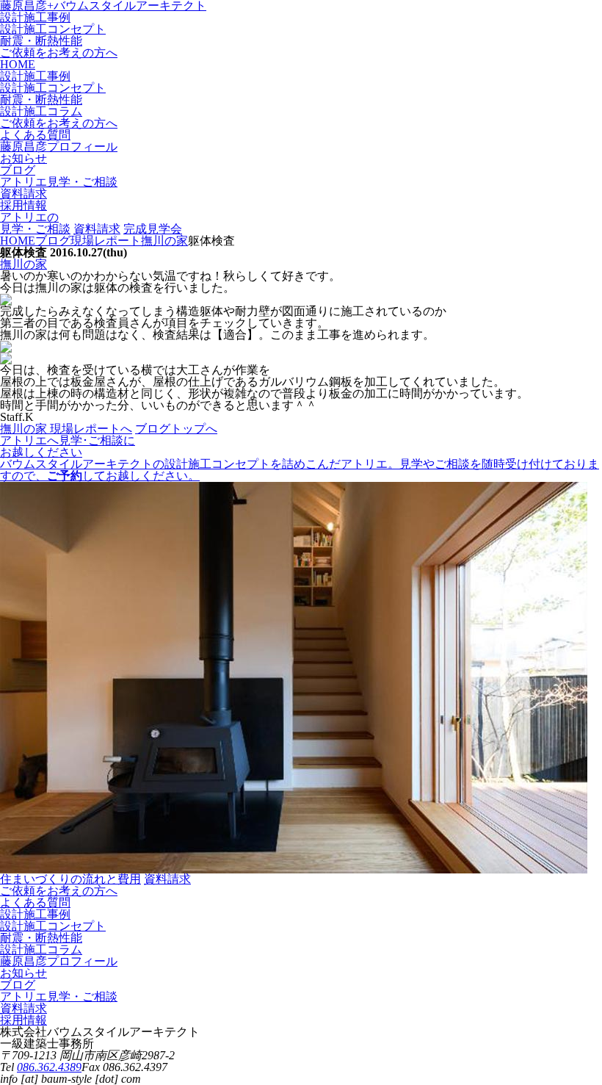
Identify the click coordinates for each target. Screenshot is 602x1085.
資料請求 (96, 229)
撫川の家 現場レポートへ (66, 428)
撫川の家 (23, 264)
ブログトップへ (176, 428)
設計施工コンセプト (53, 29)
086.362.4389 (49, 1067)
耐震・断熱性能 (41, 41)
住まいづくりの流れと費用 (70, 879)
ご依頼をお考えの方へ (58, 52)
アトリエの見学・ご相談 (35, 223)
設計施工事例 (35, 17)
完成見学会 (152, 229)
